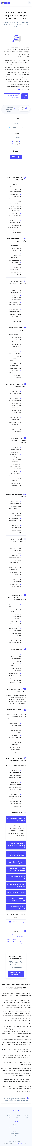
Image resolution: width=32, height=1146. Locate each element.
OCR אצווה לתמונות (12, 939)
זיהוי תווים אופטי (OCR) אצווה (13, 96)
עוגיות (10, 1141)
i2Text (26, 1115)
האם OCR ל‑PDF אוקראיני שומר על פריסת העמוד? (16, 899)
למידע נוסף (21, 89)
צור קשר (14, 1126)
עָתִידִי (16, 141)
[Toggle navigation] (29, 2)
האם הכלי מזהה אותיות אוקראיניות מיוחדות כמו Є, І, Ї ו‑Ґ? (16, 845)
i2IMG (18, 1113)
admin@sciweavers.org (17, 922)
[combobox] (16, 128)
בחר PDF (14, 157)
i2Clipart (9, 1115)
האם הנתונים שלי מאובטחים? (16, 892)
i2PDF (26, 1113)
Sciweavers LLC (20, 1143)
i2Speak (26, 1117)
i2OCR (9, 1113)
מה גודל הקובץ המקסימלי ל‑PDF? (16, 877)
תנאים (14, 1141)
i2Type (17, 1117)
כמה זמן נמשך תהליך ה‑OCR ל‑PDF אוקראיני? (16, 885)
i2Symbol (18, 1115)
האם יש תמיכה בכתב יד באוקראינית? (16, 907)
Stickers (9, 1117)
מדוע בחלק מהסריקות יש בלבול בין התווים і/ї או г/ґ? (16, 862)
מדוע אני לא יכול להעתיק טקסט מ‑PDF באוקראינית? (16, 870)
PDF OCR (14, 1131)
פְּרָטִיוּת (18, 1141)
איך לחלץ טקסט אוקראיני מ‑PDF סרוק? (16, 819)
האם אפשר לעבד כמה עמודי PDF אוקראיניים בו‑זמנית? (16, 854)
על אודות (14, 1124)
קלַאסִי (16, 144)
